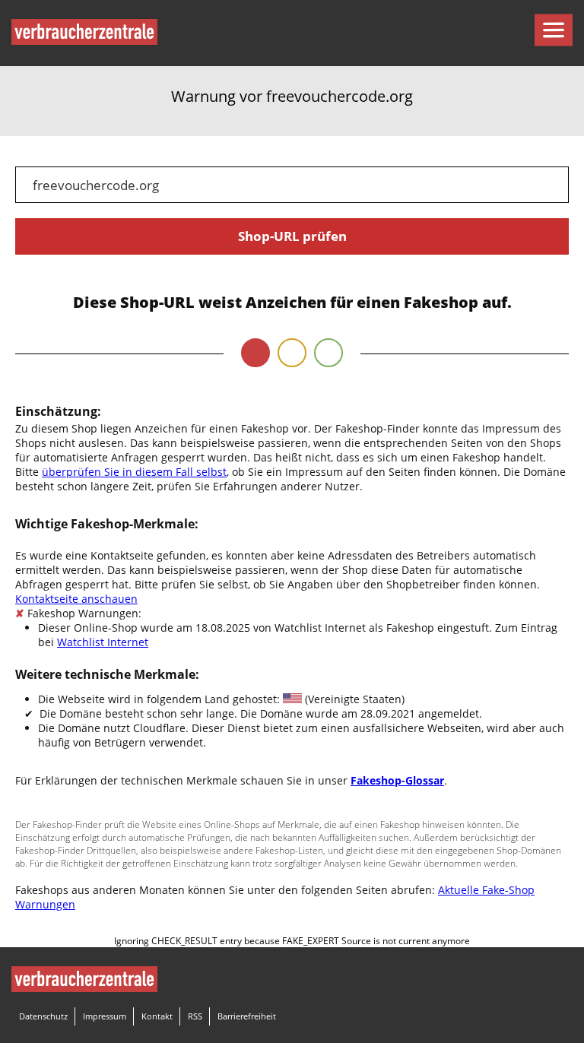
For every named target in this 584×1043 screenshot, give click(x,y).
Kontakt (157, 1016)
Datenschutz (43, 1016)
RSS (195, 1016)
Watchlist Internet (102, 642)
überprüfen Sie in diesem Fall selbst (134, 471)
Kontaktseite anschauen (76, 598)
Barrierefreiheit (246, 1016)
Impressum (104, 1016)
